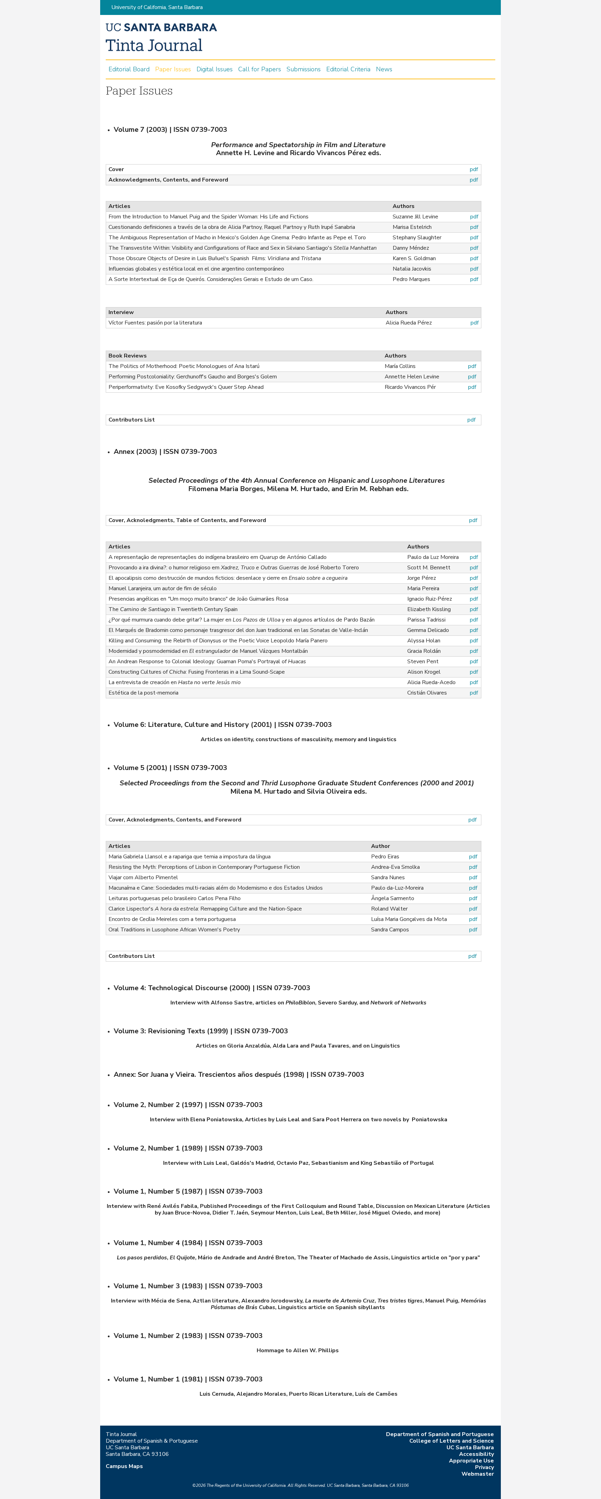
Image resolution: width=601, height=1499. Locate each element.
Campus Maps (124, 1466)
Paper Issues (173, 69)
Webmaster (478, 1474)
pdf (474, 180)
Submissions (304, 69)
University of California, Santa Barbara (157, 7)
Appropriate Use (471, 1461)
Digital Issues (215, 69)
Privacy (484, 1467)
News (384, 69)
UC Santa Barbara (470, 1447)
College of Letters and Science (451, 1441)
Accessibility (476, 1454)
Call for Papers (259, 69)
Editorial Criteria (348, 69)
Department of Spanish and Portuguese (440, 1434)
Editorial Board (129, 69)
